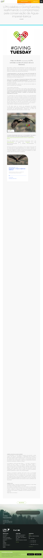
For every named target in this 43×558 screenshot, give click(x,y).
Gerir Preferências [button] (24, 554)
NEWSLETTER (35, 1)
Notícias (4, 546)
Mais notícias (21, 502)
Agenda (4, 547)
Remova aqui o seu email (21, 515)
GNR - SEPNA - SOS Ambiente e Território (21, 538)
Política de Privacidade (6, 537)
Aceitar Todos (38, 554)
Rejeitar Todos (30, 554)
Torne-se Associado (24, 1)
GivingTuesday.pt (10, 142)
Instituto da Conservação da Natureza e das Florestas (20, 536)
